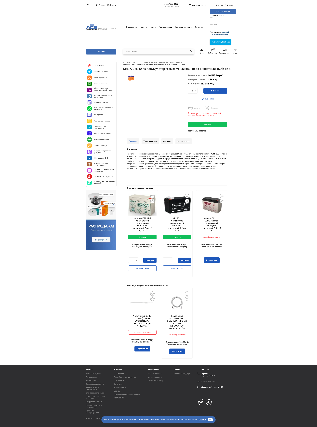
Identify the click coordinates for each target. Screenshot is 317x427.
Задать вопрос (183, 141)
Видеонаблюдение (93, 374)
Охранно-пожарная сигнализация (94, 406)
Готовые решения (93, 377)
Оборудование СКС (94, 402)
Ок (210, 420)
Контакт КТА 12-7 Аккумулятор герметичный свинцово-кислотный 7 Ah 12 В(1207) (142, 224)
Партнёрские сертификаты (125, 377)
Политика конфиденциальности (127, 394)
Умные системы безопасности (92, 388)
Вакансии (118, 384)
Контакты (205, 369)
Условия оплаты (154, 374)
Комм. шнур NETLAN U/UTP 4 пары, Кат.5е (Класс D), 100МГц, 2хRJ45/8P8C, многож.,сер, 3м (177, 322)
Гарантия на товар (155, 381)
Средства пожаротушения (92, 412)
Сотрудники (119, 381)
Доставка (167, 141)
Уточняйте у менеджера (211, 237)
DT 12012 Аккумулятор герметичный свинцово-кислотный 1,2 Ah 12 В (177, 224)
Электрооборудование (95, 393)
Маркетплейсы (120, 387)
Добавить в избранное (152, 196)
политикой (202, 420)
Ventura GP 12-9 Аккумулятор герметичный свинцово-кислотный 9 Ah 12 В (211, 224)
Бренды (117, 391)
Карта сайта (119, 398)
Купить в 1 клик (207, 99)
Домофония (91, 381)
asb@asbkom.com (208, 381)
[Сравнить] (152, 201)
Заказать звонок (222, 12)
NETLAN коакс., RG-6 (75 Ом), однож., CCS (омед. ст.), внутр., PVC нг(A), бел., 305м (142, 321)
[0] (233, 50)
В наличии (207, 124)
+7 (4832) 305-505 (225, 5)
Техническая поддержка (183, 374)
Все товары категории (198, 131)
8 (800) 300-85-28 (171, 4)
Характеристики (150, 141)
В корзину (215, 91)
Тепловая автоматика (95, 384)
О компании (119, 374)
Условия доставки (155, 377)
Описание (133, 141)
